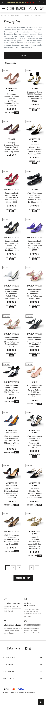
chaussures (15, 15)
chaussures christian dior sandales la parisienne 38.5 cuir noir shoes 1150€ (34, 441)
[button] (30, 8)
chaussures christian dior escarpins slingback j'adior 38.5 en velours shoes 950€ (34, 493)
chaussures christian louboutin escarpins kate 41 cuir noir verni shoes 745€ (11, 493)
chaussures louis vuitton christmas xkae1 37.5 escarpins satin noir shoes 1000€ (12, 245)
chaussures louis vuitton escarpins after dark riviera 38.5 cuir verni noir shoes (11, 389)
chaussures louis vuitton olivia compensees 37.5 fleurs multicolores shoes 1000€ (34, 293)
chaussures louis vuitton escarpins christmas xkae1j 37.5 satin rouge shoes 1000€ (12, 197)
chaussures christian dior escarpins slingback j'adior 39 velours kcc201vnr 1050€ (34, 149)
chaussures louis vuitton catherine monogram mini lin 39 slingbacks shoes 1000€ (34, 341)
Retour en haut (23, 578)
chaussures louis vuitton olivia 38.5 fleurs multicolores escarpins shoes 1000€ (11, 341)
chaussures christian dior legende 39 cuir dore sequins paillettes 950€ (34, 542)
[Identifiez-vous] (35, 8)
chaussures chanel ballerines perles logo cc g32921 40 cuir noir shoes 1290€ (34, 197)
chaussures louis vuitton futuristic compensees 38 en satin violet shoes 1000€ (34, 245)
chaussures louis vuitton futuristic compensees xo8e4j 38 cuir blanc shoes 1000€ (11, 293)
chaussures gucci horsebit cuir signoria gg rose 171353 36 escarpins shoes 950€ (34, 391)
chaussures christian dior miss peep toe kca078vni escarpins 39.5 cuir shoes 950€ (11, 99)
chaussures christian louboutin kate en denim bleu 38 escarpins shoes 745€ (11, 440)
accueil (3, 15)
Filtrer (23, 55)
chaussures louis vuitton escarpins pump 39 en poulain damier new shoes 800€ (11, 539)
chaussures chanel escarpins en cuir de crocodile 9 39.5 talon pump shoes (11, 147)
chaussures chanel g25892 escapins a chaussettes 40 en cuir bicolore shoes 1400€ (34, 96)
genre (27, 15)
